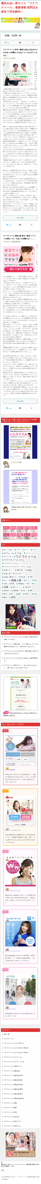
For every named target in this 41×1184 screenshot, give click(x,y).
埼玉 (35, 580)
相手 (19, 594)
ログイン (28, 553)
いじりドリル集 (16, 462)
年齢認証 (21, 583)
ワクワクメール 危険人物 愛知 (13, 1089)
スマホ (35, 549)
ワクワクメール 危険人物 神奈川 (14, 1098)
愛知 (31, 590)
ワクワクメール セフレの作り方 (14, 1043)
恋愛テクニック (16, 587)
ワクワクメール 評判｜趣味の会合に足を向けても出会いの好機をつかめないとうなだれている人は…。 (20, 52)
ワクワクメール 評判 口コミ (12, 1126)
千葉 (31, 577)
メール (17, 553)
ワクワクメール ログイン (12, 563)
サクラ (26, 549)
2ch (5, 549)
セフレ (7, 553)
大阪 (5, 583)
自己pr (36, 594)
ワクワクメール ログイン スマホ (14, 566)
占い (5, 580)
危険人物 (16, 580)
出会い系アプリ (19, 573)
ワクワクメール (26, 556)
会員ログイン (8, 570)
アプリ (19, 549)
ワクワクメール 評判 (9, 58)
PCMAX (12, 770)
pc (11, 549)
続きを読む (20, 218)
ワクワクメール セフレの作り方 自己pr (16, 1052)
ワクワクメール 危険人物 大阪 (13, 1084)
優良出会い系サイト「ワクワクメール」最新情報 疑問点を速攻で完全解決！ (19, 7)
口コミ (27, 580)
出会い (30, 570)
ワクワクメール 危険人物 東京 (12, 241)
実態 (12, 583)
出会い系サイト (10, 577)
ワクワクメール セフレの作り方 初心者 (16, 1048)
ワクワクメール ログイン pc (12, 1057)
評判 (13, 597)
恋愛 (6, 587)
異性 (12, 593)
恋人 (35, 583)
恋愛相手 (6, 590)
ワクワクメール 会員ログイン (13, 1066)
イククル (13, 1009)
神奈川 (27, 594)
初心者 (23, 577)
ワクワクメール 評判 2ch (11, 1117)
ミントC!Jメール (15, 830)
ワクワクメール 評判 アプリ (12, 1121)
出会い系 (7, 573)
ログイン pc (7, 556)
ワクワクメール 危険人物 (12, 1071)
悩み (24, 590)
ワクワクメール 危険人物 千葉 (13, 1075)
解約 (5, 597)
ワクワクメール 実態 (10, 1103)
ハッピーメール (15, 951)
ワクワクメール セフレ (14, 560)
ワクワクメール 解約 (10, 1107)
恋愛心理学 (28, 587)
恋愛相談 (16, 590)
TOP (20, 1165)
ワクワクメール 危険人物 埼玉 (13, 1080)
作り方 (20, 570)
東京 (5, 594)
